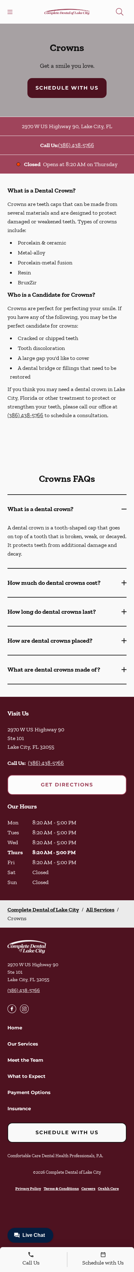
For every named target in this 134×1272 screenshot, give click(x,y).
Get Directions (67, 785)
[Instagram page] (24, 1008)
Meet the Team (25, 1060)
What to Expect (26, 1076)
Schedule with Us (67, 88)
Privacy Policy (28, 1188)
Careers (88, 1188)
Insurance (19, 1108)
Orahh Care (108, 1188)
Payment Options (28, 1092)
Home (14, 1028)
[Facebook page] (11, 1008)
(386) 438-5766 (76, 145)
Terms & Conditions (61, 1188)
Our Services (22, 1044)
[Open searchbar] (120, 12)
